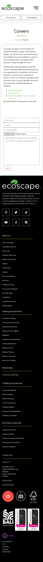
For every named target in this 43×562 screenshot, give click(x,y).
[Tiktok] (26, 212)
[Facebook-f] (16, 222)
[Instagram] (6, 212)
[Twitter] (16, 212)
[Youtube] (6, 222)
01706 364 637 (14, 93)
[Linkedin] (26, 222)
